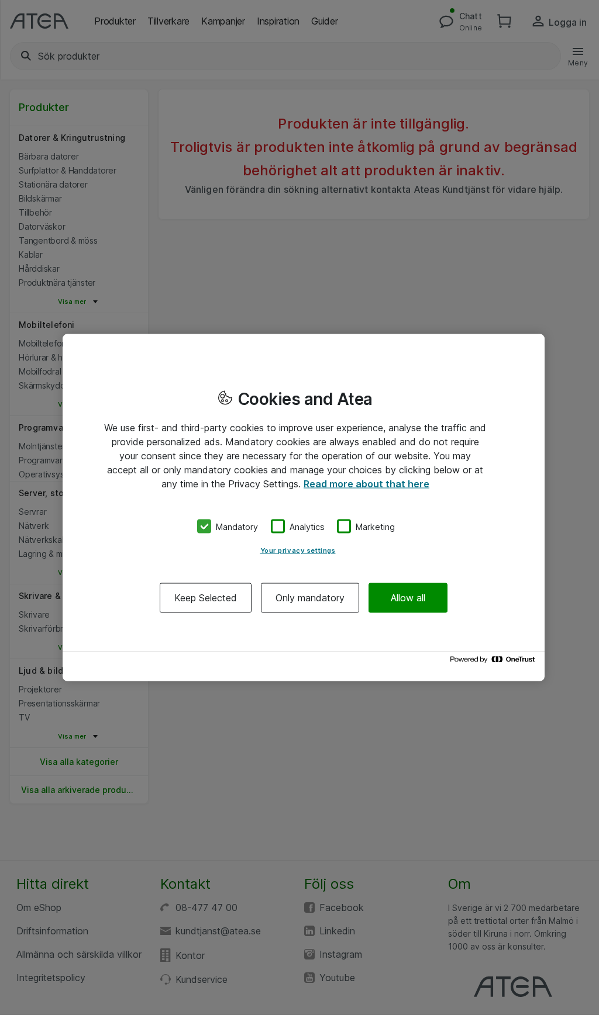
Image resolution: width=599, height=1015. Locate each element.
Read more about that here (366, 483)
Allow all (408, 598)
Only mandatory (310, 598)
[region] (304, 507)
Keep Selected (205, 598)
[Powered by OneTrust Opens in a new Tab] (494, 662)
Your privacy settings (298, 550)
